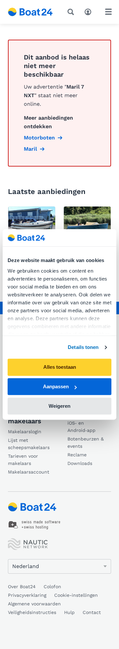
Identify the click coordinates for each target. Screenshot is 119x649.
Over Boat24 (22, 586)
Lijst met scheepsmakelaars (29, 444)
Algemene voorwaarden (34, 603)
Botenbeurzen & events (85, 442)
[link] (34, 524)
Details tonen (83, 347)
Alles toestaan (59, 367)
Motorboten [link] (39, 137)
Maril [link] (30, 149)
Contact (92, 612)
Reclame (77, 454)
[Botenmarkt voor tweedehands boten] (30, 12)
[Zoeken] (72, 12)
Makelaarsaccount (28, 472)
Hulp (69, 612)
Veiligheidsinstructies (32, 612)
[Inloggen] (90, 11)
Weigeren (59, 406)
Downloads (79, 463)
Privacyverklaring (27, 595)
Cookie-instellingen (76, 595)
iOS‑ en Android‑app (81, 426)
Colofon (52, 586)
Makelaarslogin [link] (24, 431)
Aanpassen (56, 387)
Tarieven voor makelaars (23, 459)
